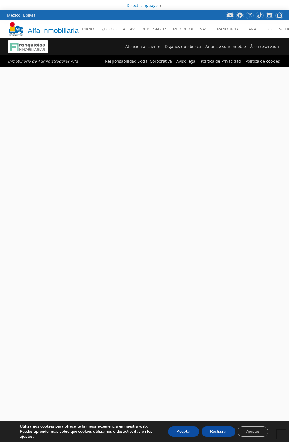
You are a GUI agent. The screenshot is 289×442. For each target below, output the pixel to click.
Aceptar (184, 431)
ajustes (26, 436)
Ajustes (253, 431)
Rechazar (218, 431)
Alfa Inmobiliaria (53, 30)
